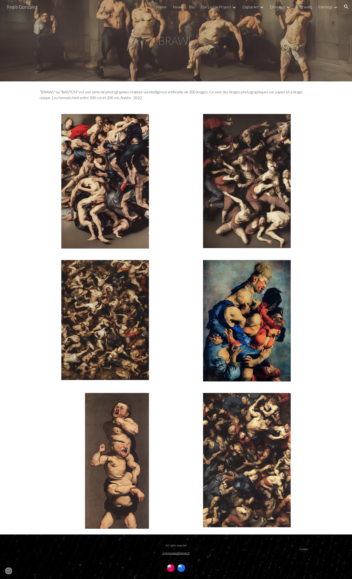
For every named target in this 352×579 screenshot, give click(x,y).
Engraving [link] (304, 7)
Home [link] (161, 7)
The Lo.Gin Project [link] (216, 7)
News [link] (178, 7)
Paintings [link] (325, 7)
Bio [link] (191, 7)
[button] (346, 6)
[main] (176, 40)
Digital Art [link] (250, 7)
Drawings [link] (277, 7)
